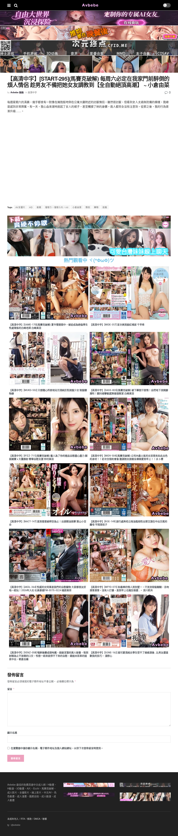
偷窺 (39, 207)
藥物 (96, 207)
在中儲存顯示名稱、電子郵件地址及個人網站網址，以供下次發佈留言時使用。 (57, 748)
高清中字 (32, 92)
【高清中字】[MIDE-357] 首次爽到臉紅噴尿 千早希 (117, 324)
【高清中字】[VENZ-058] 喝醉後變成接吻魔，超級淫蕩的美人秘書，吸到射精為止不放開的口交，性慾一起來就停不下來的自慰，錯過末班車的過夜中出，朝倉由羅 (48, 656)
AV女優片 (20, 207)
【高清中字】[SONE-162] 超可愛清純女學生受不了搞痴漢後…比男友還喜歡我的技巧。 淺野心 (129, 654)
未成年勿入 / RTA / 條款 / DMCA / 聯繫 (27, 818)
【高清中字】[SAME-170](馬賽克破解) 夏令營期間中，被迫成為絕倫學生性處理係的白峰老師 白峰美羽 (48, 326)
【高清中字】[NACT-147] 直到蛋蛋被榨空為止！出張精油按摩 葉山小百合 (47, 523)
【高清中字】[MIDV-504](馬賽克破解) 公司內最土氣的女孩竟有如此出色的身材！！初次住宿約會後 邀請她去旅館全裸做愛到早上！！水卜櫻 (129, 457)
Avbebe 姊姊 (17, 92)
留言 (11, 689)
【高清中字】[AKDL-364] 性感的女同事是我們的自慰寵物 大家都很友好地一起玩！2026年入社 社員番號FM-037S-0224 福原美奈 (47, 589)
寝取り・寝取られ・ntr (56, 207)
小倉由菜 (77, 207)
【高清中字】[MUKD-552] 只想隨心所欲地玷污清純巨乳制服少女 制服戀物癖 (48, 392)
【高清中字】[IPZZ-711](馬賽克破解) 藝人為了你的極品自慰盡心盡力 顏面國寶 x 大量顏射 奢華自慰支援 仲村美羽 (48, 457)
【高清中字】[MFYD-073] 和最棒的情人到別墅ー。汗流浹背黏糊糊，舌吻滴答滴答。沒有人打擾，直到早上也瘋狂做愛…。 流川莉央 (129, 589)
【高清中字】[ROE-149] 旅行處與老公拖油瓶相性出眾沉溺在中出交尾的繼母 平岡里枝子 (128, 523)
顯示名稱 (12, 732)
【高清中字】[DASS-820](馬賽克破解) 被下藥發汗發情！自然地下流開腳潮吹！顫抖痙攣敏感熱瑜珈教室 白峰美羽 (129, 392)
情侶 (88, 207)
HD (31, 207)
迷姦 (105, 207)
